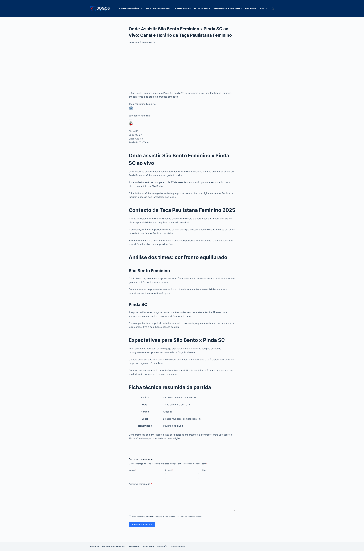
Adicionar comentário (140, 484)
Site (204, 470)
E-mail (169, 470)
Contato (94, 546)
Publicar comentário (142, 524)
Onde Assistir (148, 42)
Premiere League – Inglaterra (228, 8)
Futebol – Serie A (183, 8)
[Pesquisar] (273, 9)
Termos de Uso (178, 546)
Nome (132, 470)
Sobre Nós (162, 546)
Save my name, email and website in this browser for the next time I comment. (167, 516)
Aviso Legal (134, 546)
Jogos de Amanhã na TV (130, 8)
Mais (262, 8)
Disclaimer (148, 546)
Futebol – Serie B (202, 8)
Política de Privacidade (113, 546)
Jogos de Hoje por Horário (158, 8)
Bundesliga (250, 8)
